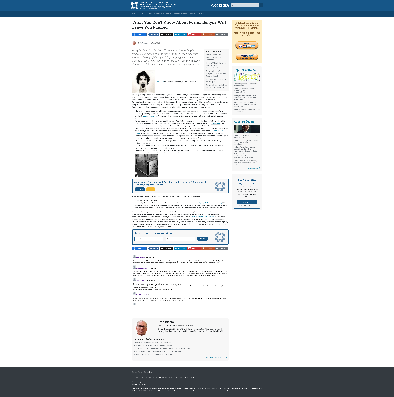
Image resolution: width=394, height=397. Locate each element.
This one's (160, 82)
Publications (167, 14)
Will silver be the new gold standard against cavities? (154, 354)
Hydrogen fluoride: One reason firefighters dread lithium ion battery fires (162, 348)
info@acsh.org (142, 382)
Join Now (139, 189)
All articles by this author (215, 357)
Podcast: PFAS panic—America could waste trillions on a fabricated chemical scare (245, 156)
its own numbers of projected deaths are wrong (203, 203)
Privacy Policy (137, 372)
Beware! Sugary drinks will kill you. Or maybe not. (152, 342)
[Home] (155, 5)
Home (134, 14)
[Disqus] (180, 279)
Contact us (148, 372)
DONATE (247, 43)
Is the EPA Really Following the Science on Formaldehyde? (216, 65)
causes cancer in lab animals (203, 217)
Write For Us (204, 14)
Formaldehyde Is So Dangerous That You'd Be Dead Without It (216, 73)
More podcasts (252, 168)
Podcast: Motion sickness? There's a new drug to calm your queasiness (247, 142)
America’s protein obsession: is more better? (245, 85)
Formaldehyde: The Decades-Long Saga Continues (213, 57)
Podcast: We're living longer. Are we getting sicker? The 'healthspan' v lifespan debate (246, 149)
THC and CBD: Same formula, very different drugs (153, 345)
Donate (156, 14)
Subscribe (193, 14)
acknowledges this (150, 116)
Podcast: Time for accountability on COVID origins (246, 136)
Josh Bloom (144, 43)
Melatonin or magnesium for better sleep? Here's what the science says (245, 104)
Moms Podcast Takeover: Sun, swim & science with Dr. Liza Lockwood (245, 163)
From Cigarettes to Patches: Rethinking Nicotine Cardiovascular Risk (244, 90)
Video (149, 14)
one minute (215, 123)
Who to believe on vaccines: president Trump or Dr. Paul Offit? (158, 351)
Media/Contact (180, 14)
